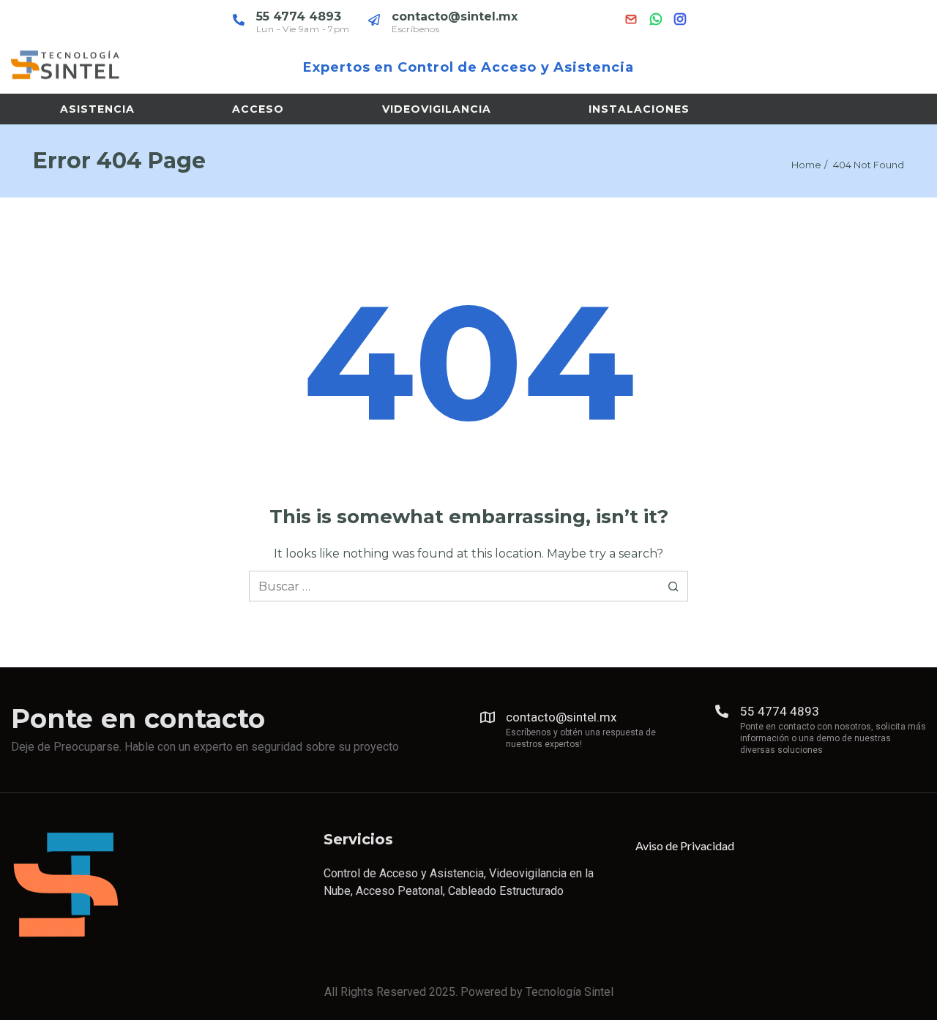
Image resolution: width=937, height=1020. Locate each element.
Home (806, 164)
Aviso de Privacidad (684, 845)
